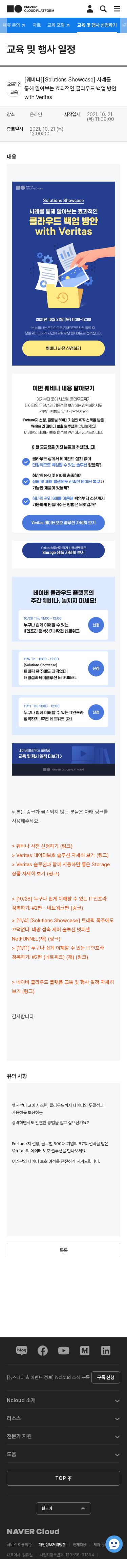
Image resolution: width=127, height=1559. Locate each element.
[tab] (63, 1400)
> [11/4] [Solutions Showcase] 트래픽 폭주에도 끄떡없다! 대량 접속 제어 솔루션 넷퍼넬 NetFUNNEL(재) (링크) (63, 929)
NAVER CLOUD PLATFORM (30, 9)
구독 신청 (105, 1377)
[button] (63, 1400)
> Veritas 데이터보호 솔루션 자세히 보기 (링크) (60, 855)
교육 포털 (56, 25)
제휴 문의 (12, 25)
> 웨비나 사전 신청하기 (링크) (42, 846)
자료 (37, 25)
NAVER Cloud (33, 1531)
